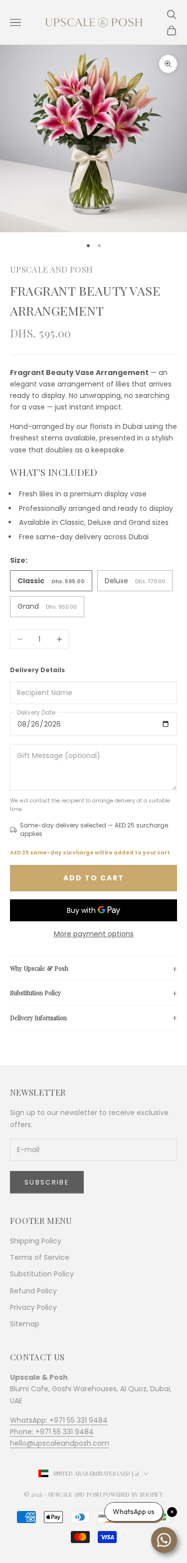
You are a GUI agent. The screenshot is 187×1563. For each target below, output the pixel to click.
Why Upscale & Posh (39, 968)
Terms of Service (39, 1257)
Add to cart (93, 878)
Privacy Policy (33, 1307)
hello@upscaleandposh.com (59, 1443)
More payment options (94, 934)
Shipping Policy (35, 1241)
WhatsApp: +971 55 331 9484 (59, 1420)
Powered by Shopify (133, 1494)
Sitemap (24, 1324)
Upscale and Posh (51, 269)
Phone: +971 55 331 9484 (52, 1432)
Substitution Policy (35, 993)
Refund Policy (33, 1291)
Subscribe (46, 1182)
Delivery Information (38, 1018)
